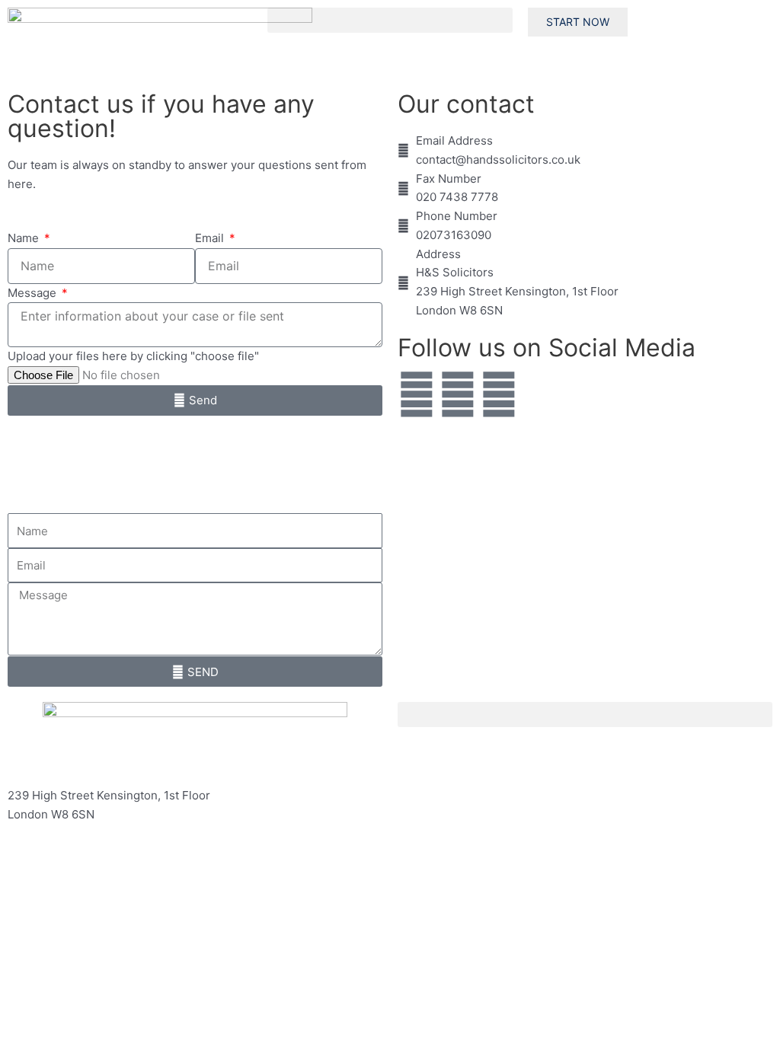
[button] (389, 20)
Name (25, 238)
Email (211, 238)
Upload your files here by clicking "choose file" (133, 356)
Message (33, 293)
